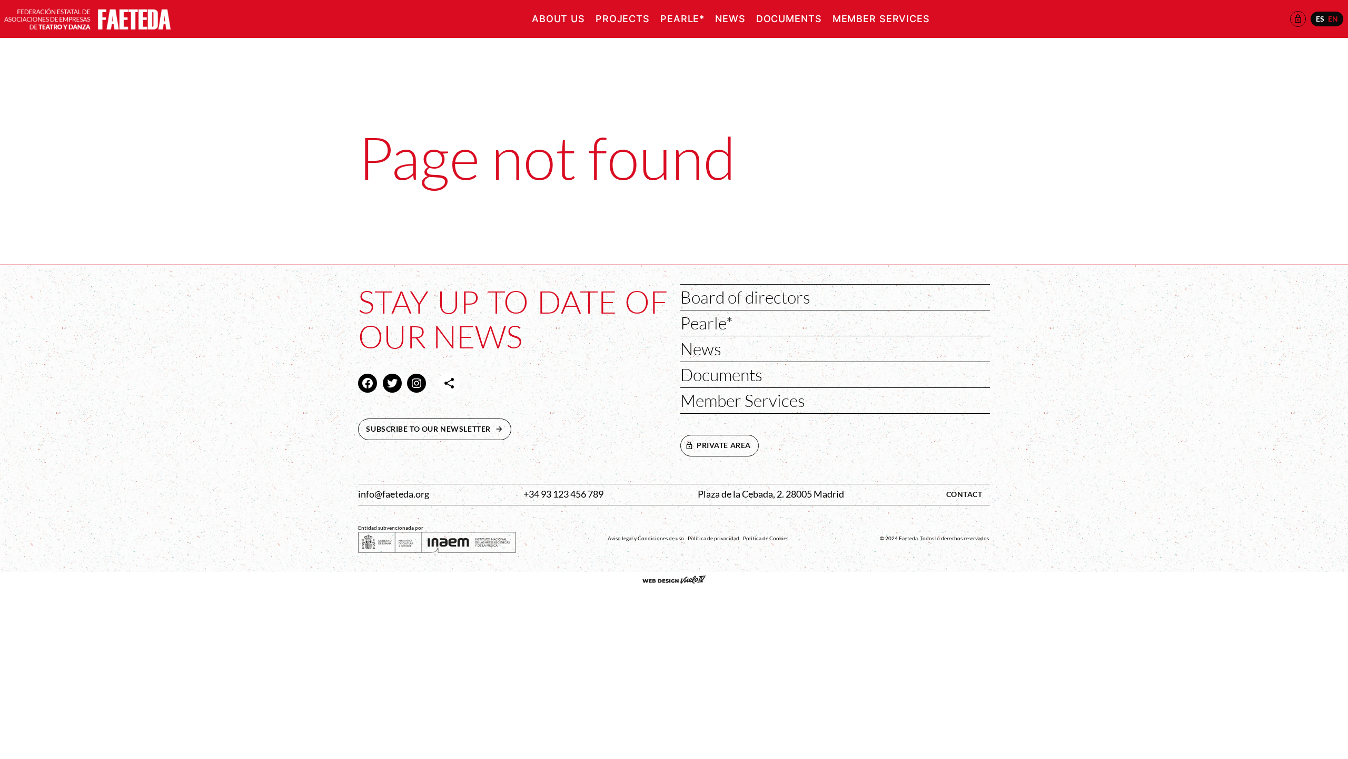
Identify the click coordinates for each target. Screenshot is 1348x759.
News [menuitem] (730, 18)
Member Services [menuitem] (881, 18)
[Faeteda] (87, 18)
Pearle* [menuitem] (682, 18)
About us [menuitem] (558, 18)
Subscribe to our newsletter (438, 428)
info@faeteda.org (393, 494)
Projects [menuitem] (623, 18)
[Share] (449, 383)
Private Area (724, 445)
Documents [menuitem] (789, 18)
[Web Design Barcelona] (674, 580)
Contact (964, 494)
